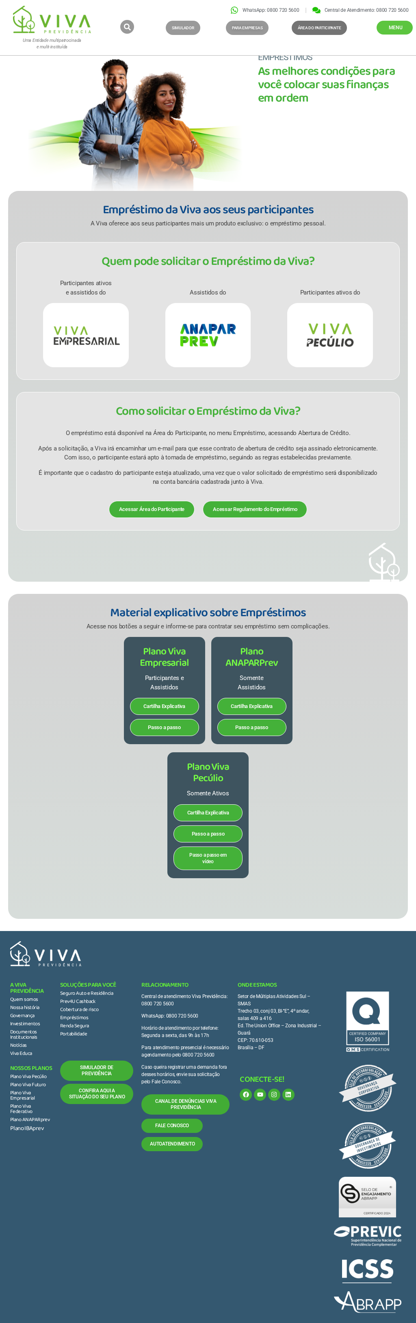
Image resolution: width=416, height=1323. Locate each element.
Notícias (18, 1046)
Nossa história (24, 1008)
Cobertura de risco (79, 1010)
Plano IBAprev (26, 1129)
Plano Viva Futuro (28, 1085)
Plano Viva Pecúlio (28, 1077)
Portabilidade (73, 1034)
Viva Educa (21, 1054)
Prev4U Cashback (77, 1002)
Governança (22, 1016)
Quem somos (24, 1000)
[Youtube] (260, 1095)
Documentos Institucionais (23, 1035)
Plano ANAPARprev (30, 1120)
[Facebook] (246, 1095)
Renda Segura (74, 1026)
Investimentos (25, 1024)
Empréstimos (74, 1018)
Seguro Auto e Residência (86, 994)
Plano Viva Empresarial (22, 1096)
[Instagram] (274, 1095)
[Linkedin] (288, 1095)
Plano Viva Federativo (21, 1109)
